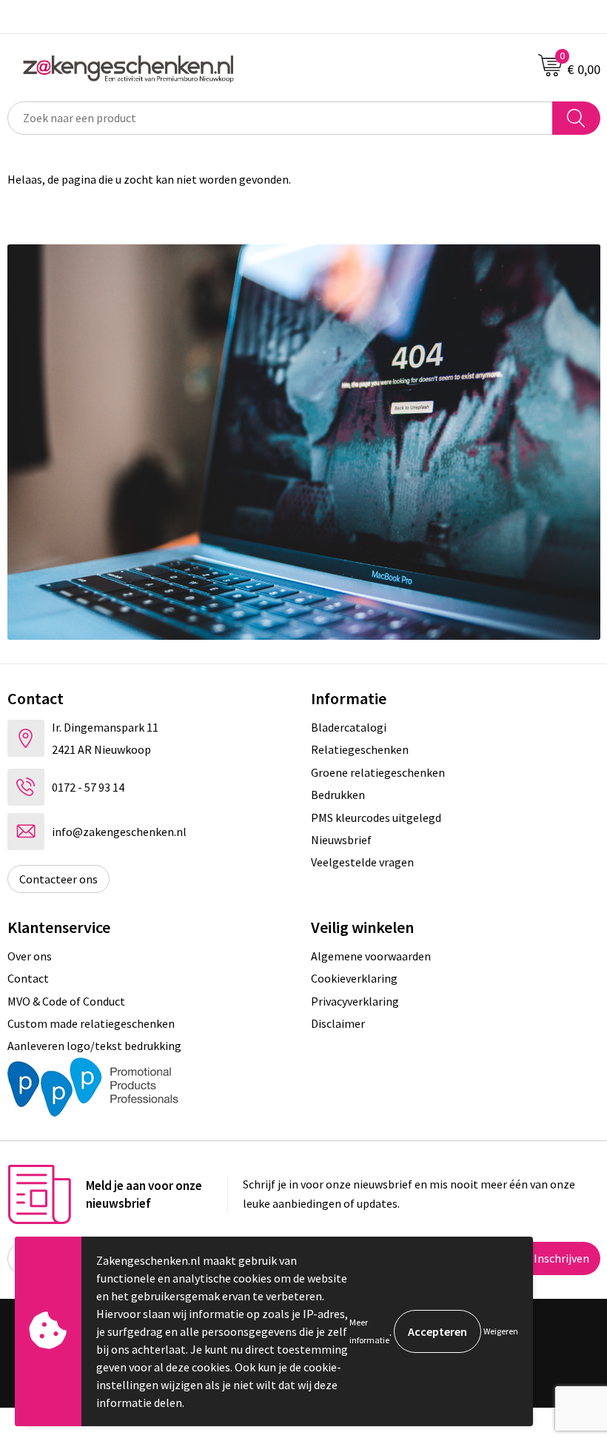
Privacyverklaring (355, 1001)
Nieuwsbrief (341, 839)
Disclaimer (338, 1023)
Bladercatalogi (348, 727)
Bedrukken (338, 794)
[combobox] (280, 118)
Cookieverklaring (354, 978)
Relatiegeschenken (360, 749)
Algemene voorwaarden (371, 956)
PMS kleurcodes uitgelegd (376, 817)
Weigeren (500, 1331)
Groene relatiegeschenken (378, 772)
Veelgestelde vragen (362, 862)
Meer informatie (369, 1331)
